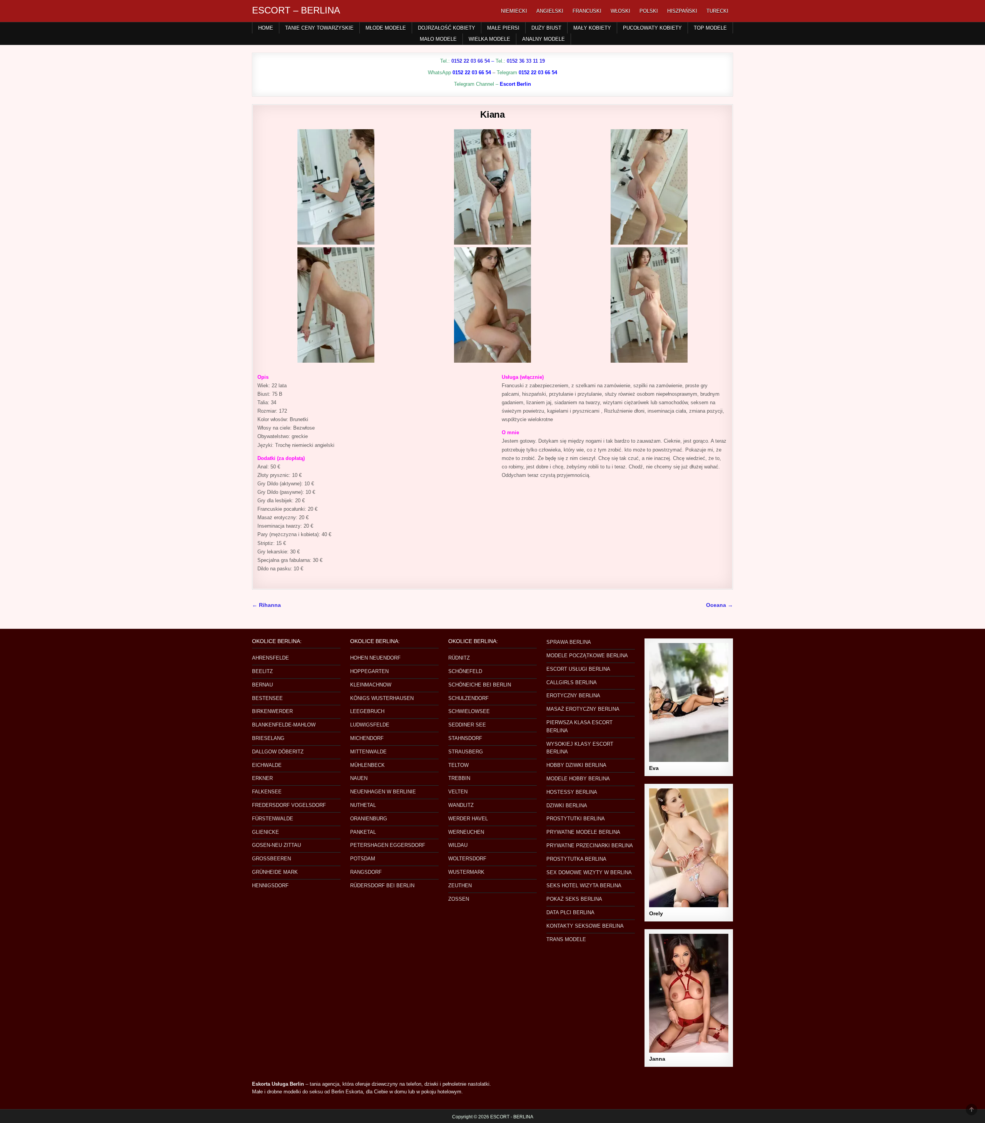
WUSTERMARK (466, 872)
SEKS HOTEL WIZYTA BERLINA (583, 885)
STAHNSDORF (465, 738)
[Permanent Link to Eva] (688, 702)
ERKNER (262, 778)
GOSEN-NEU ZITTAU (276, 845)
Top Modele (710, 28)
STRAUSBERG (465, 752)
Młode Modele (386, 28)
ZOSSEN (458, 899)
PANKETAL (363, 832)
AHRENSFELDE (270, 658)
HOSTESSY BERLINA (571, 792)
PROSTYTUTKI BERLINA (575, 818)
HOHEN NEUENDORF (375, 658)
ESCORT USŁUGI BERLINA (578, 669)
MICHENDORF (367, 738)
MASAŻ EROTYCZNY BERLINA (582, 709)
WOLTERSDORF (467, 858)
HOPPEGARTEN (369, 671)
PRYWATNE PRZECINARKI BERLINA (589, 845)
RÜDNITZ (459, 658)
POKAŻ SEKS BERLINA (574, 899)
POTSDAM (362, 858)
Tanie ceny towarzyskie (319, 28)
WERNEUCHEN (466, 832)
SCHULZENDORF (468, 698)
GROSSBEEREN (271, 858)
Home (265, 28)
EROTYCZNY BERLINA (573, 695)
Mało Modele (438, 39)
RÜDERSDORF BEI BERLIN (382, 885)
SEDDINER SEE (467, 725)
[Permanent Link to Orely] (688, 847)
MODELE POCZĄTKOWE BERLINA (587, 655)
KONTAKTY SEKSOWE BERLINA (585, 926)
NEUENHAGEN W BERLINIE (383, 792)
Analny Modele (543, 39)
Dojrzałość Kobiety (446, 28)
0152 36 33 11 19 (526, 61)
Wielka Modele (489, 39)
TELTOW (458, 765)
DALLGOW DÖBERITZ (278, 752)
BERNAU (262, 685)
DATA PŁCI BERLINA (570, 912)
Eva (654, 768)
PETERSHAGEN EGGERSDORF (387, 845)
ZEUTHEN (460, 885)
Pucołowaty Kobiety (652, 28)
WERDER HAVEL (468, 818)
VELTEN (457, 792)
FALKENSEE (267, 792)
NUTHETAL (363, 805)
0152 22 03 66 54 (470, 61)
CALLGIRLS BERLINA (571, 682)
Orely (656, 913)
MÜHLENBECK (367, 765)
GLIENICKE (265, 832)
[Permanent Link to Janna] (688, 993)
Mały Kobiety (592, 28)
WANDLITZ (461, 805)
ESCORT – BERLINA (296, 10)
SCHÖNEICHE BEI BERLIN (479, 685)
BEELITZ (262, 671)
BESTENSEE (267, 698)
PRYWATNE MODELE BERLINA (583, 832)
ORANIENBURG (368, 818)
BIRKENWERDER (272, 711)
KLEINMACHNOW (370, 685)
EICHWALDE (267, 765)
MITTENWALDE (368, 752)
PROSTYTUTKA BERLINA (576, 859)
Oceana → (719, 605)
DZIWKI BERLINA (566, 805)
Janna (657, 1059)
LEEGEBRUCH (367, 711)
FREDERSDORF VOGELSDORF (289, 805)
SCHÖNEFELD (465, 671)
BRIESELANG (268, 738)
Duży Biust (546, 28)
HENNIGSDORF (270, 885)
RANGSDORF (366, 872)
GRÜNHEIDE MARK (275, 872)
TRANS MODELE (566, 939)
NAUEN (358, 778)
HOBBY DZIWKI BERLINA (576, 765)
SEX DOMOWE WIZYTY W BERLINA (589, 872)
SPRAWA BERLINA (568, 642)
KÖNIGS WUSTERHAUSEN (382, 698)
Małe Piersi (503, 28)
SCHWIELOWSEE (469, 711)
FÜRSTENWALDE (272, 818)
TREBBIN (459, 778)
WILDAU (457, 845)
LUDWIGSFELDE (369, 725)
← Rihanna (266, 605)
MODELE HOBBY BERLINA (578, 778)
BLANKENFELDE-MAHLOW (284, 725)
